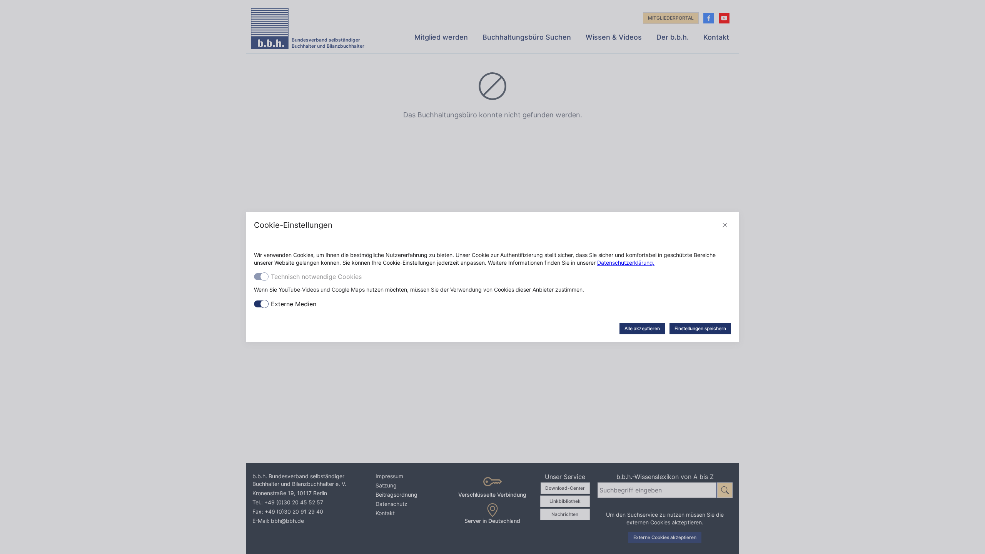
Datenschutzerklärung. (625, 262)
